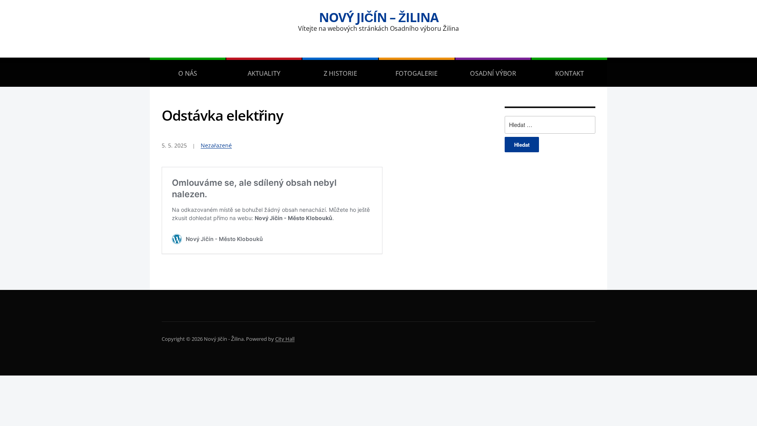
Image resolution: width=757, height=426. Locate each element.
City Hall (285, 338)
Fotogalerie (416, 73)
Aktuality (264, 73)
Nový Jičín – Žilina (378, 17)
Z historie (340, 73)
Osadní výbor (493, 73)
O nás (187, 73)
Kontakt (569, 73)
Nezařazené (216, 145)
